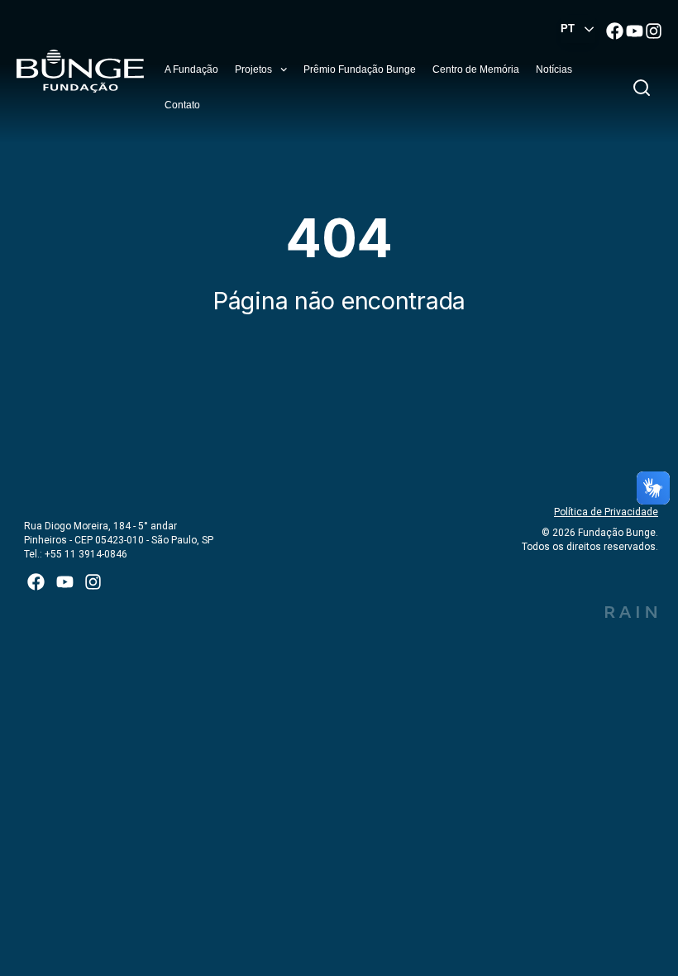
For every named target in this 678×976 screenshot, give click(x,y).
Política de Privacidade (606, 512)
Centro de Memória (475, 69)
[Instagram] (654, 30)
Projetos (253, 69)
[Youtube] (635, 30)
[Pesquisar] (645, 87)
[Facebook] (615, 30)
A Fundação (191, 69)
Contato (182, 105)
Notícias (554, 69)
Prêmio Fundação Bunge (359, 69)
